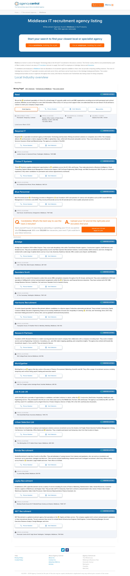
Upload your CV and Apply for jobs (98, 229)
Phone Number (52, 109)
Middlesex (37, 68)
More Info (99, 109)
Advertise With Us (54, 562)
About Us (51, 558)
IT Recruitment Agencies (28, 12)
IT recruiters (42, 65)
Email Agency (26, 109)
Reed (17, 95)
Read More (18, 82)
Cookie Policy (19, 560)
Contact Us (52, 560)
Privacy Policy (19, 558)
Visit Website (76, 109)
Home (16, 12)
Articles (51, 564)
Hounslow (91, 65)
